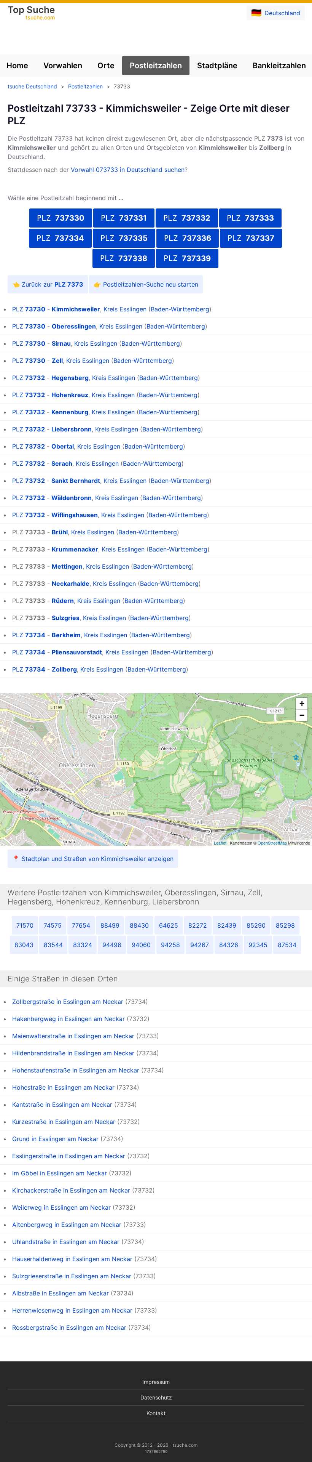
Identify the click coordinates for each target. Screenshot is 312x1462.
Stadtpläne (217, 65)
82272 (197, 925)
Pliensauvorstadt (77, 652)
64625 (168, 925)
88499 (109, 925)
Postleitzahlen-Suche (133, 284)
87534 (287, 945)
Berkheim (66, 635)
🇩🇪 (275, 13)
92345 (257, 945)
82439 (226, 925)
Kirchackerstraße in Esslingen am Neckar (71, 1190)
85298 (285, 925)
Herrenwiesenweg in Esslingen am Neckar (72, 1310)
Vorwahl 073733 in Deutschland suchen (128, 169)
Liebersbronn (71, 429)
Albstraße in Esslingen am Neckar (60, 1293)
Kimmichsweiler (76, 309)
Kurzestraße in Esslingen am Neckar (63, 1121)
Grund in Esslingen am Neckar (55, 1139)
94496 (111, 945)
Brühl (60, 532)
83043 (23, 945)
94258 (170, 945)
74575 (53, 925)
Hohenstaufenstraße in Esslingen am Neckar (75, 1070)
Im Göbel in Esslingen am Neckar (59, 1173)
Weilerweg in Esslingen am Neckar (61, 1207)
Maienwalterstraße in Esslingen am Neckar (73, 1036)
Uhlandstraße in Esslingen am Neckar (65, 1242)
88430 (139, 925)
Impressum (156, 1382)
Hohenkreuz (69, 395)
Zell (57, 360)
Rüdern (63, 600)
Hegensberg (70, 378)
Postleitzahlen (156, 65)
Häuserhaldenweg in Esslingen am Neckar (72, 1259)
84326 (228, 945)
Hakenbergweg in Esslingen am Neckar (68, 1019)
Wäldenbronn (71, 498)
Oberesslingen (74, 326)
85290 (256, 925)
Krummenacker (75, 549)
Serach (61, 463)
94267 (199, 945)
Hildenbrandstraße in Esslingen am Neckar (73, 1053)
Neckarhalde (70, 583)
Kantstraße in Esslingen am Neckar (62, 1104)
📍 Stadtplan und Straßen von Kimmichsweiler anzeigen (93, 858)
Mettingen (67, 566)
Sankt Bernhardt (75, 480)
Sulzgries (66, 618)
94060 (141, 945)
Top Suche (31, 13)
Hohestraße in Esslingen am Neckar (63, 1087)
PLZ (60, 218)
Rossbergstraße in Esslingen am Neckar (69, 1327)
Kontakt (156, 1413)
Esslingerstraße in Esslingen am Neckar (68, 1156)
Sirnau (61, 343)
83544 (53, 945)
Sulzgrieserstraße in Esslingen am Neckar (71, 1276)
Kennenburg (69, 412)
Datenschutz (156, 1397)
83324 (82, 945)
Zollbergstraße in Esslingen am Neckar (67, 1001)
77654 (81, 925)
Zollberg (64, 669)
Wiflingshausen (74, 515)
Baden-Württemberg (180, 309)
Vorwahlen (62, 65)
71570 (24, 925)
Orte (106, 65)
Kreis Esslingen (124, 309)
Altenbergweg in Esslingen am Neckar (66, 1224)
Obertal (62, 446)
